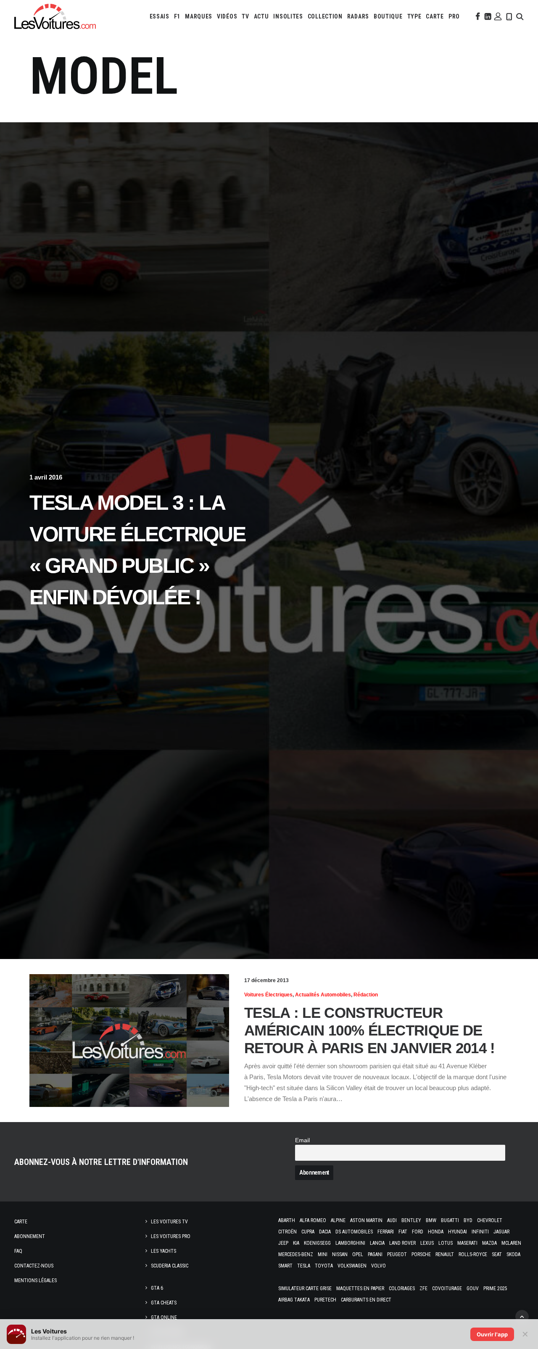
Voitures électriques (268, 995)
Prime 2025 (495, 1288)
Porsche (421, 1254)
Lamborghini (350, 1243)
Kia (296, 1243)
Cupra (307, 1232)
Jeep (283, 1243)
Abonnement (29, 1236)
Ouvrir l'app (492, 1334)
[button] (477, 16)
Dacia (325, 1232)
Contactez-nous (33, 1266)
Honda (435, 1232)
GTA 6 (157, 1288)
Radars (358, 16)
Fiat (402, 1232)
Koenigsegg (317, 1243)
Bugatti (450, 1220)
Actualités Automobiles (323, 995)
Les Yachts (163, 1251)
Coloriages (402, 1288)
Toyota (324, 1266)
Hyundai (457, 1232)
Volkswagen (352, 1266)
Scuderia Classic (169, 1266)
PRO (454, 16)
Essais (159, 16)
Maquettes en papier (360, 1288)
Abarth (286, 1220)
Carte (20, 1222)
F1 (177, 16)
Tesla (303, 1266)
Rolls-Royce (473, 1254)
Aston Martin (366, 1220)
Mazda (489, 1243)
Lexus (427, 1243)
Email (302, 1140)
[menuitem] (159, 16)
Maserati (467, 1243)
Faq (18, 1251)
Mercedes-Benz (295, 1254)
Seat (497, 1254)
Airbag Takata (294, 1300)
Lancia (377, 1243)
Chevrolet (489, 1220)
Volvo (378, 1266)
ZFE (423, 1288)
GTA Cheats (164, 1303)
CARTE (435, 16)
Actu (261, 16)
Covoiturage (447, 1288)
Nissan (340, 1254)
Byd (468, 1220)
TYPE (414, 16)
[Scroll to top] (522, 1316)
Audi (392, 1220)
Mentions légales (35, 1280)
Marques (198, 16)
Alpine (338, 1220)
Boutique (388, 16)
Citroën (287, 1232)
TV (245, 16)
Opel (357, 1254)
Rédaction (365, 995)
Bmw (431, 1220)
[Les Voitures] (55, 16)
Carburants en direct (366, 1300)
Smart (285, 1266)
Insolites (288, 16)
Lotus (445, 1243)
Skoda (513, 1254)
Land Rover (402, 1243)
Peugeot (397, 1254)
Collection (325, 16)
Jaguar (501, 1232)
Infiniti (480, 1232)
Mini (322, 1254)
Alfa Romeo (313, 1220)
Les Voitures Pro (170, 1236)
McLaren (511, 1243)
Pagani (375, 1254)
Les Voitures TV (169, 1222)
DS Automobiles (354, 1232)
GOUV (473, 1288)
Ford (417, 1232)
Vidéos (227, 16)
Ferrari (385, 1232)
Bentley (411, 1220)
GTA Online (164, 1317)
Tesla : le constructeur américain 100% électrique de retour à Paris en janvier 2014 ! (369, 1030)
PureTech (325, 1300)
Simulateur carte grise (305, 1288)
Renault (444, 1254)
